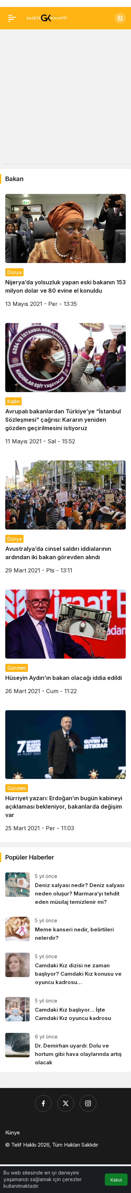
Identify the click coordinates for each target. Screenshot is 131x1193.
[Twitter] (65, 1103)
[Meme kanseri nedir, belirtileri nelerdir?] (65, 929)
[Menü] (12, 18)
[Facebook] (43, 1103)
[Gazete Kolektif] (46, 17)
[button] (120, 18)
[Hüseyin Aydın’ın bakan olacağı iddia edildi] (65, 644)
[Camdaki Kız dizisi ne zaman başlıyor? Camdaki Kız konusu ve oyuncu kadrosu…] (65, 969)
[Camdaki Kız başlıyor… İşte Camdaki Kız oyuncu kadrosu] (65, 1010)
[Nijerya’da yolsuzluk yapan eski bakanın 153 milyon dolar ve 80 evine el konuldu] (65, 253)
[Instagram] (88, 1103)
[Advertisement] (65, 98)
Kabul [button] (116, 1180)
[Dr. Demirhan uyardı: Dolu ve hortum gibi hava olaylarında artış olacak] (65, 1050)
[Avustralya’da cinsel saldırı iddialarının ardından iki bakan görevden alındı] (65, 519)
